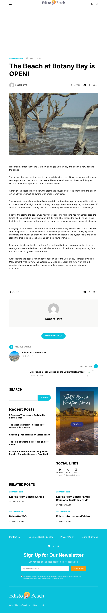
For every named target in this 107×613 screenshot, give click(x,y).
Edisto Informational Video (73, 516)
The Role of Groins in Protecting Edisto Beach (29, 443)
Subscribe (78, 568)
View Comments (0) (53, 336)
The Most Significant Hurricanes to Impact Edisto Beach (27, 426)
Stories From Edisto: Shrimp (26, 496)
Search (15, 389)
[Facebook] (49, 546)
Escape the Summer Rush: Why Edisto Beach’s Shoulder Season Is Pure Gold (28, 452)
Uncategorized (16, 58)
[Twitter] (53, 546)
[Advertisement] (53, 32)
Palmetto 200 (18, 516)
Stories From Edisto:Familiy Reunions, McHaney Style (73, 498)
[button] (10, 3)
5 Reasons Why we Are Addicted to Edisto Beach (27, 416)
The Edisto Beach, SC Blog (40, 537)
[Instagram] (58, 546)
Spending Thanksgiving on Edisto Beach (29, 434)
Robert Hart (21, 85)
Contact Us (14, 537)
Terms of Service (89, 537)
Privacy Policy (67, 537)
